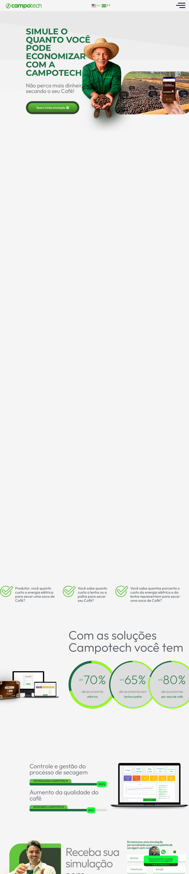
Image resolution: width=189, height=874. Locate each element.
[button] (174, 852)
